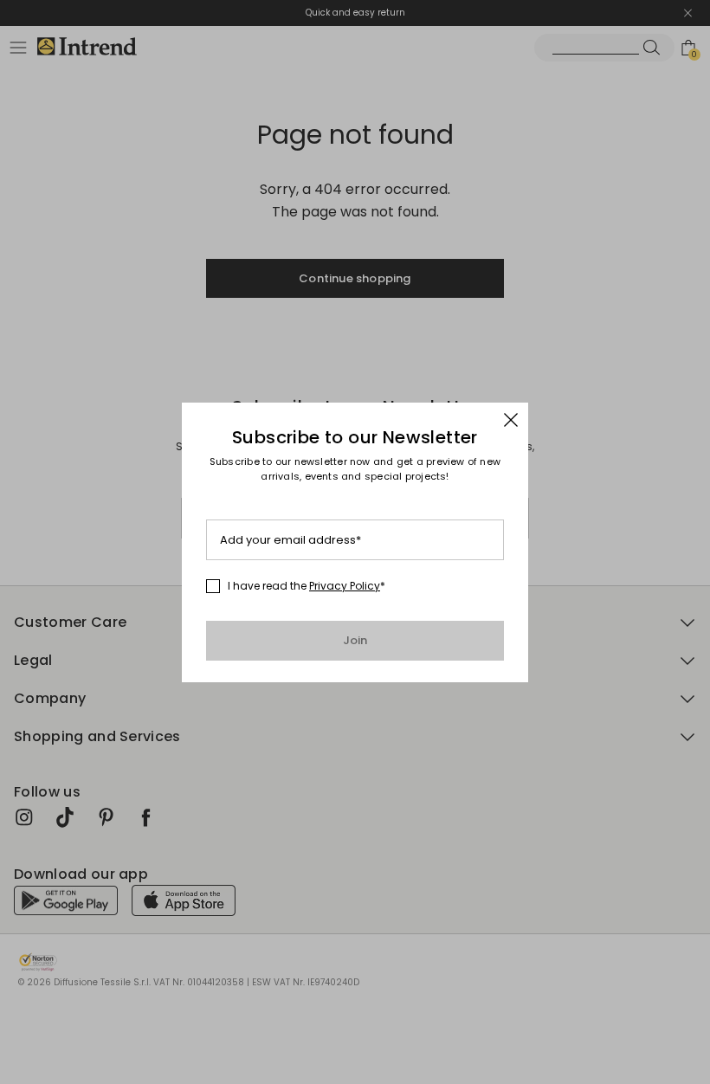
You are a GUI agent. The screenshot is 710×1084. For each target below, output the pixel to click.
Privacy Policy (344, 585)
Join (355, 640)
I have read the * (306, 586)
